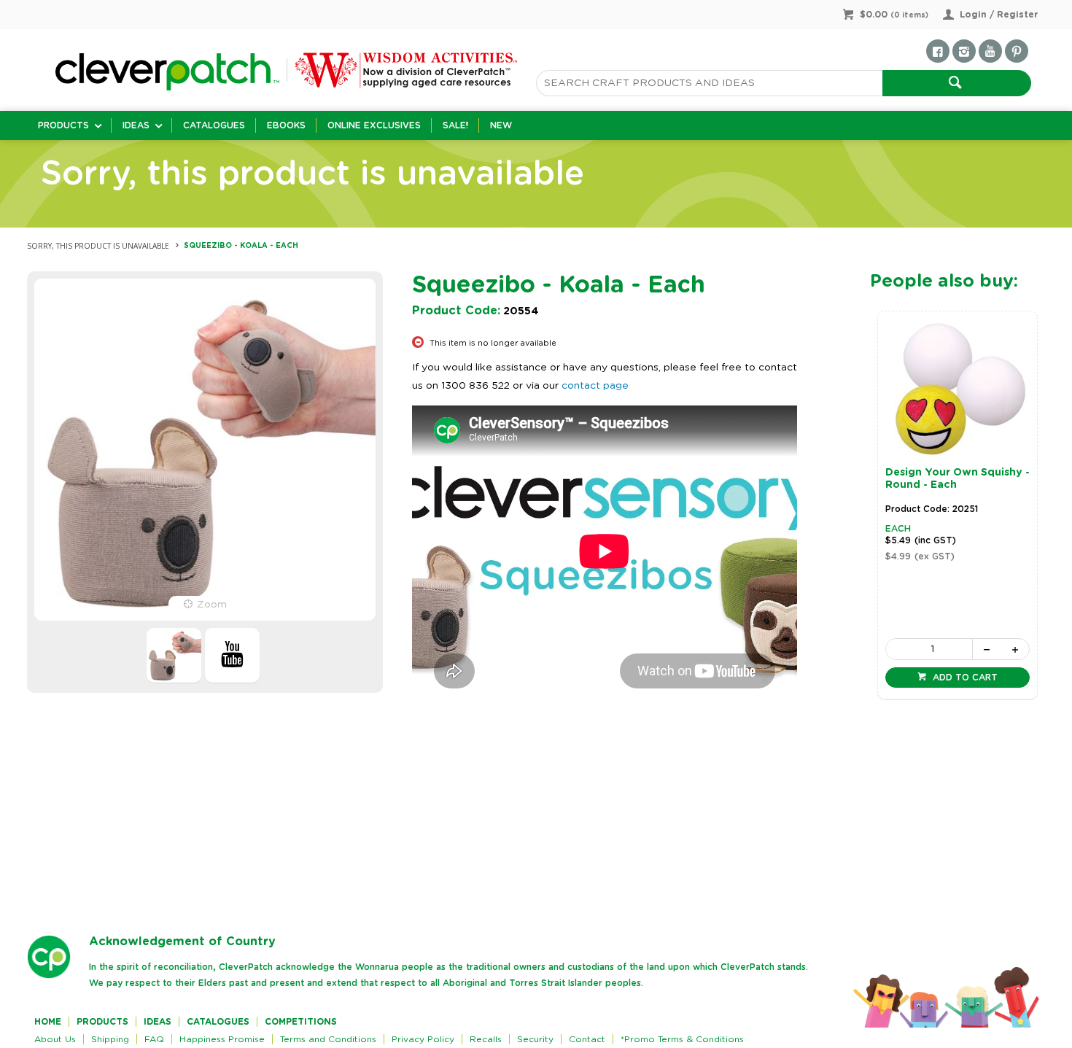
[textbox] (709, 83)
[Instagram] (964, 51)
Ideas (136, 125)
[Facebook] (937, 51)
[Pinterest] (1016, 51)
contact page (595, 386)
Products (63, 125)
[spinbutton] (929, 649)
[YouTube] (990, 51)
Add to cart (964, 677)
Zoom (212, 604)
